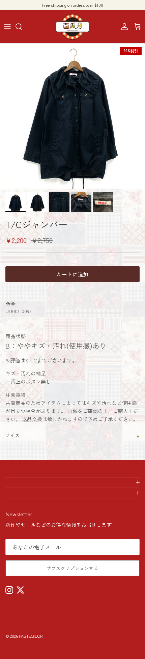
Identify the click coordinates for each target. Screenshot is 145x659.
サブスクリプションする (72, 568)
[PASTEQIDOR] (72, 26)
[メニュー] (7, 26)
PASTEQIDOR (30, 636)
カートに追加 (72, 274)
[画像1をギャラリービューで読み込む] (72, 116)
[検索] (22, 26)
